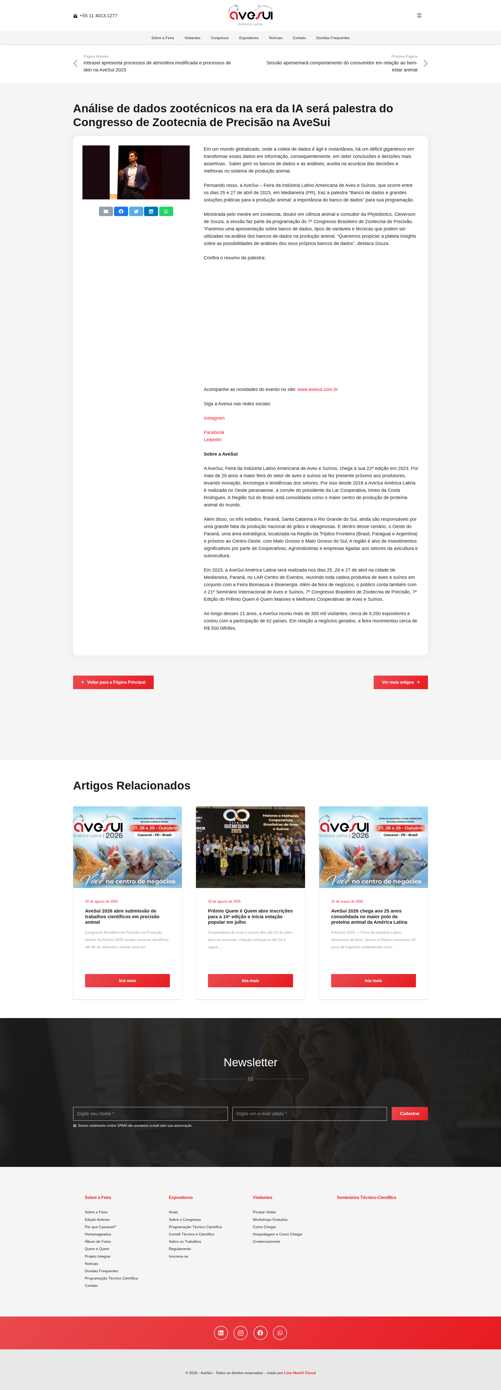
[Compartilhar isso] (121, 211)
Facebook (214, 432)
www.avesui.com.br (317, 389)
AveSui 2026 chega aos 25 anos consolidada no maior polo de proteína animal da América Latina (369, 916)
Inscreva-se (178, 1256)
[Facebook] (260, 1333)
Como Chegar (264, 1227)
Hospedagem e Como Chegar (277, 1234)
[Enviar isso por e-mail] (106, 211)
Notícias (91, 1264)
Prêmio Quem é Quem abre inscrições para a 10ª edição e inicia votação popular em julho (250, 916)
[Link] (250, 12)
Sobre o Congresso (185, 1219)
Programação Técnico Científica (111, 1278)
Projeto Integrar (98, 1256)
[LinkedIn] (221, 1333)
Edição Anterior (97, 1219)
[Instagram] (241, 1333)
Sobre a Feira (96, 1212)
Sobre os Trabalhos (185, 1241)
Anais (173, 1212)
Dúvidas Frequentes (101, 1271)
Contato (91, 1285)
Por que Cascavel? (100, 1227)
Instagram (214, 418)
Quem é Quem (97, 1249)
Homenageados (98, 1234)
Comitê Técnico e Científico (191, 1234)
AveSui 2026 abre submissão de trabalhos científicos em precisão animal (122, 916)
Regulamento (180, 1249)
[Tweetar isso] (136, 211)
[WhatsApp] (280, 1333)
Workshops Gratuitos (270, 1219)
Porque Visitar (264, 1212)
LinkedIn (213, 439)
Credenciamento (266, 1241)
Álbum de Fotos (98, 1241)
